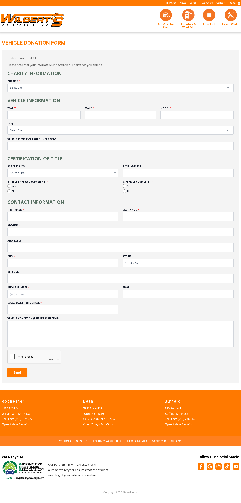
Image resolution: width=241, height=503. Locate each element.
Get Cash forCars (166, 25)
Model (164, 108)
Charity (12, 81)
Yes (14, 186)
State (127, 256)
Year (10, 108)
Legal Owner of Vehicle (23, 302)
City (10, 256)
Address (13, 225)
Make (88, 108)
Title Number (132, 166)
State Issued (16, 166)
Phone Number (17, 287)
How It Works (230, 24)
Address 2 (14, 240)
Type (10, 123)
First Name (14, 209)
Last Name (130, 209)
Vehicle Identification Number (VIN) (31, 139)
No (13, 191)
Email (126, 287)
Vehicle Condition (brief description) (33, 318)
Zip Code (13, 271)
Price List (209, 24)
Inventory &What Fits (188, 25)
